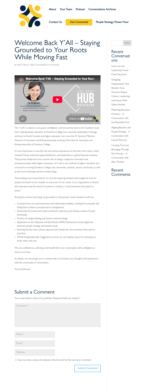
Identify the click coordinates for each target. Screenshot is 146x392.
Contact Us (55, 22)
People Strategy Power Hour (112, 22)
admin (19, 65)
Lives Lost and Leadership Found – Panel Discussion (120, 70)
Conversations (42, 65)
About (52, 10)
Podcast (80, 10)
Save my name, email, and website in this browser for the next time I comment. (55, 360)
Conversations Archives (102, 10)
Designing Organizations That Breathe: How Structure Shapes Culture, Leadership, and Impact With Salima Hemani (120, 92)
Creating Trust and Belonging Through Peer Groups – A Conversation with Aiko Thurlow (120, 153)
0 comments (54, 65)
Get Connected (79, 22)
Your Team (66, 10)
